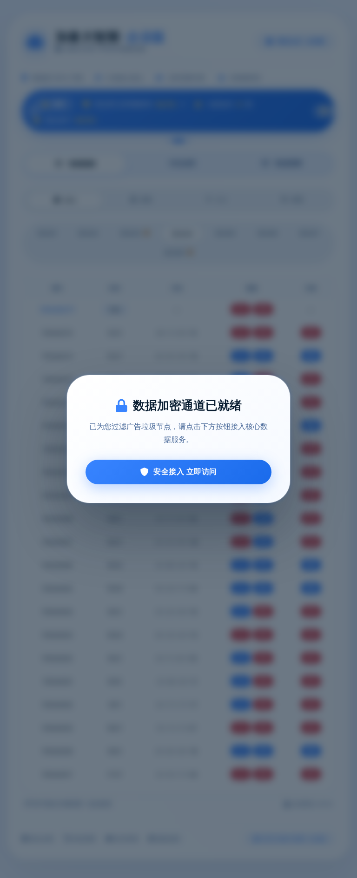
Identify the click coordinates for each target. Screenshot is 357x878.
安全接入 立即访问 (185, 471)
